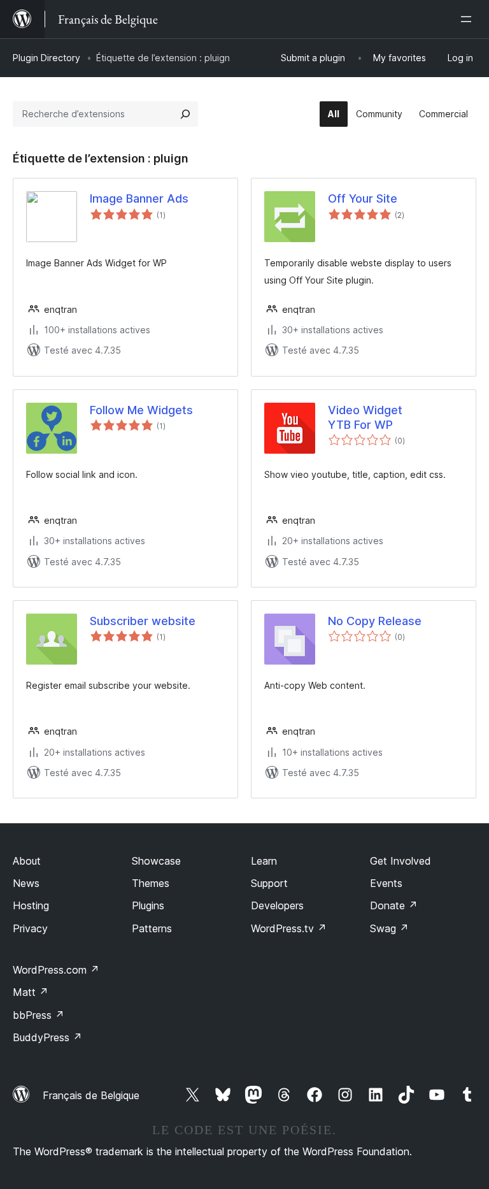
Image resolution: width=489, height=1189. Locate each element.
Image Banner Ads (139, 198)
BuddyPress (47, 1037)
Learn (264, 860)
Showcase (156, 860)
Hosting (31, 905)
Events (386, 883)
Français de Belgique (91, 1095)
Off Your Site (362, 198)
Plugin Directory (46, 57)
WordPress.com (56, 969)
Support (269, 883)
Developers (277, 905)
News (26, 883)
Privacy (30, 928)
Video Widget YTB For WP (365, 417)
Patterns (152, 928)
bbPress (38, 1015)
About (27, 860)
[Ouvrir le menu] (468, 19)
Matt (30, 992)
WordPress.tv (289, 928)
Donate (394, 905)
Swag (389, 928)
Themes (150, 883)
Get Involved (400, 860)
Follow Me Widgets (141, 410)
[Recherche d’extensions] (185, 114)
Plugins (148, 905)
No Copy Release (375, 621)
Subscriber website (142, 621)
